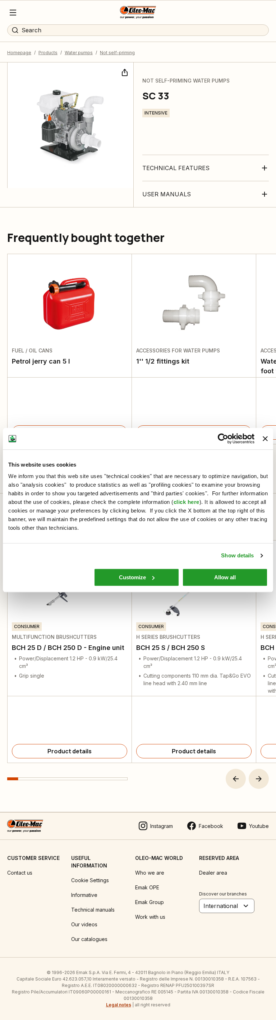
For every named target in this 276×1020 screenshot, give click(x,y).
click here (186, 502)
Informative (84, 895)
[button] (236, 779)
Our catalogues (89, 939)
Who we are (149, 873)
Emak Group (149, 902)
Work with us (150, 917)
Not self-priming (117, 52)
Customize (132, 577)
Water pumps (79, 52)
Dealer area (213, 873)
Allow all (225, 577)
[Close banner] (265, 438)
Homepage (19, 52)
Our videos (84, 924)
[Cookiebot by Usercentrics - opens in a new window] (223, 438)
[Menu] (13, 12)
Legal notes (118, 1004)
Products (48, 52)
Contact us (19, 873)
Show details (237, 555)
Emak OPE (147, 887)
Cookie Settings (90, 880)
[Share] (124, 71)
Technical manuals (93, 910)
